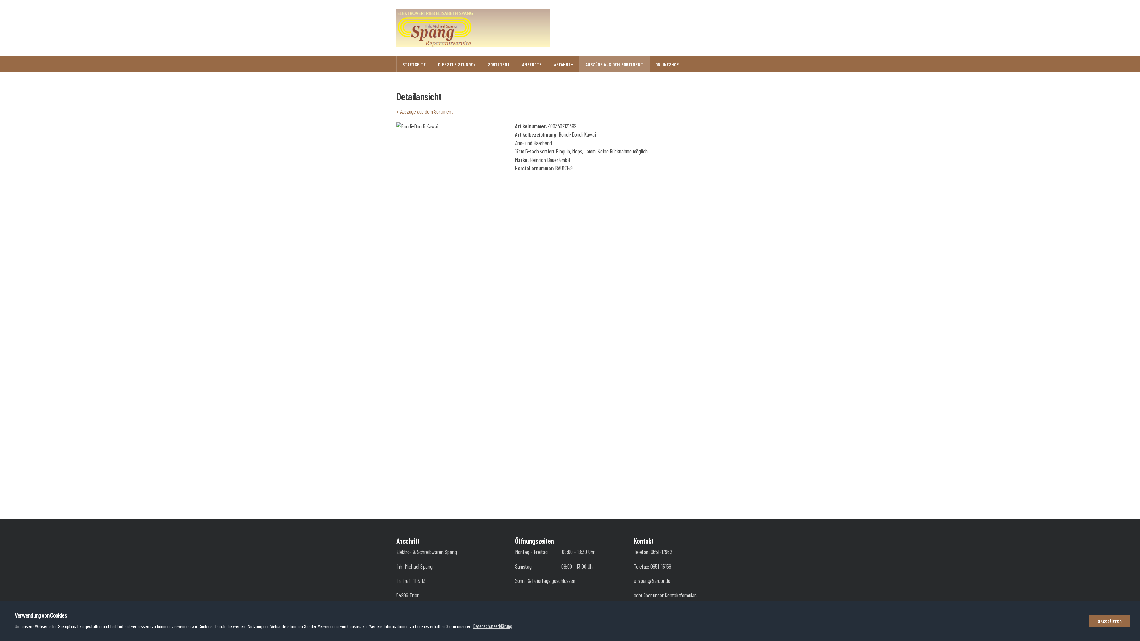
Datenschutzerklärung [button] (492, 626)
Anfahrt (562, 64)
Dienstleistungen (457, 64)
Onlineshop (667, 64)
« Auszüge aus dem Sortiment (424, 111)
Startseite (414, 64)
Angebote (532, 64)
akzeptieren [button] (1110, 620)
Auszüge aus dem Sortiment (614, 64)
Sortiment (499, 64)
